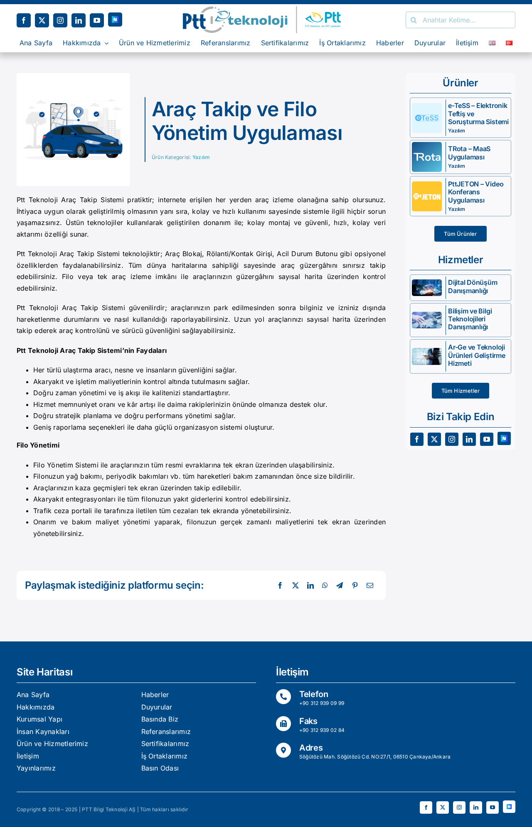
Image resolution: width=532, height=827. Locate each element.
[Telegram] (339, 586)
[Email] (369, 586)
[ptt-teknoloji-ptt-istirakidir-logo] (266, 9)
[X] (295, 586)
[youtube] (97, 20)
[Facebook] (280, 586)
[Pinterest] (354, 586)
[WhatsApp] (325, 586)
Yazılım (201, 157)
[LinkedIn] (310, 586)
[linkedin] (78, 20)
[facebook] (24, 20)
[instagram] (60, 20)
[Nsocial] (115, 19)
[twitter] (42, 20)
